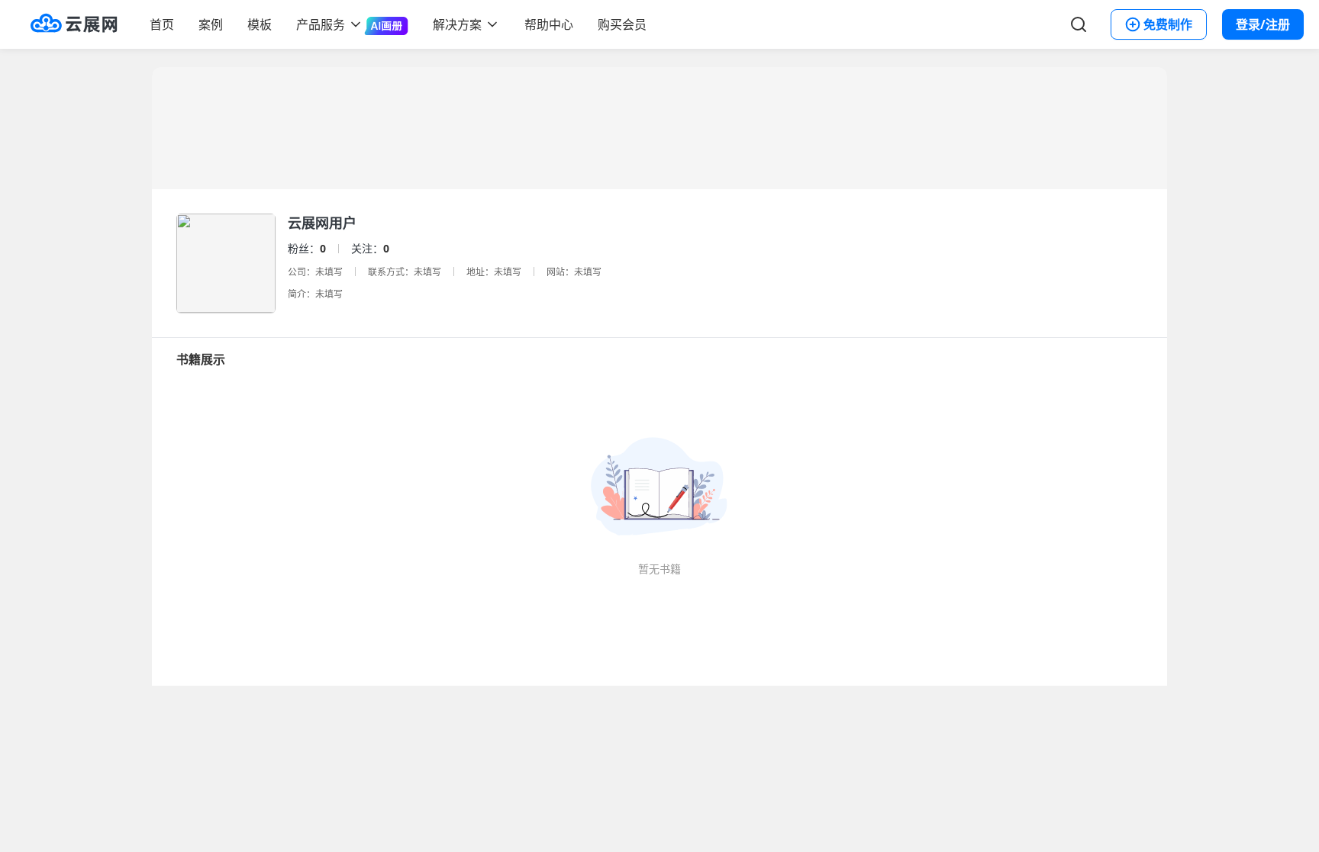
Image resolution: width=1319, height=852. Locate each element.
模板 (259, 24)
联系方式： (391, 271)
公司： (301, 271)
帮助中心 (548, 24)
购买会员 (622, 24)
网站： (560, 271)
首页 (162, 24)
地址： (480, 271)
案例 (210, 24)
